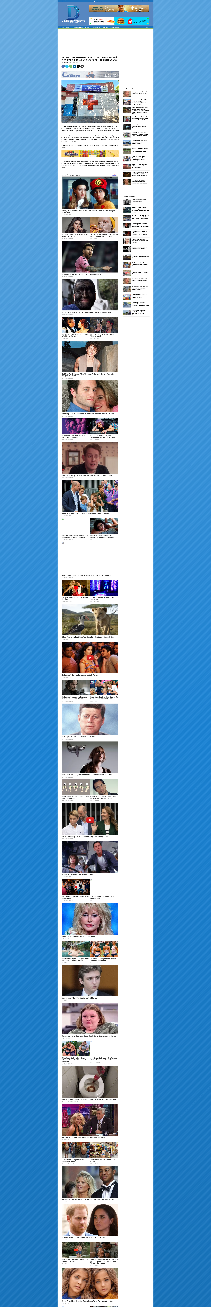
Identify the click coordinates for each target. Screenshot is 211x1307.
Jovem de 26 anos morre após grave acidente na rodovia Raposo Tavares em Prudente (140, 256)
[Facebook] (141, 1)
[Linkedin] (74, 66)
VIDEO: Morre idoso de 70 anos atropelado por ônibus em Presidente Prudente (140, 288)
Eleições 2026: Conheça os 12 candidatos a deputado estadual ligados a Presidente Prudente (140, 134)
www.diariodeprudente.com (84, 171)
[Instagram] (143, 1)
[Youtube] (149, 1)
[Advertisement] (105, 43)
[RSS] (145, 1)
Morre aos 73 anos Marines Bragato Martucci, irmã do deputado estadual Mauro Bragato (140, 182)
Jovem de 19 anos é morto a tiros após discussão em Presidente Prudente (140, 126)
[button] (147, 27)
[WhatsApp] (70, 66)
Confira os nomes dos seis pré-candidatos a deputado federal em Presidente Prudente (140, 296)
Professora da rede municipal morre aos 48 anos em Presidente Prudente (140, 241)
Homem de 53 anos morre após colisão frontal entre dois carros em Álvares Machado (140, 166)
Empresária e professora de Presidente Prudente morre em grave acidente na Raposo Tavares (140, 304)
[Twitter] (147, 1)
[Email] (78, 66)
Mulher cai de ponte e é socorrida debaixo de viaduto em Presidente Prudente (140, 272)
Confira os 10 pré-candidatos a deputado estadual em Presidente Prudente (140, 264)
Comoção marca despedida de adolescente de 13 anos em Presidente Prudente (139, 248)
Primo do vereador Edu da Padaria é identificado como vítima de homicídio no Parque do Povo (141, 233)
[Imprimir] (82, 66)
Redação (65, 62)
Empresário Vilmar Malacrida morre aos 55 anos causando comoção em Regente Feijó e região (140, 225)
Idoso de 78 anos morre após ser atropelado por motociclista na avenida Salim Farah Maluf (140, 150)
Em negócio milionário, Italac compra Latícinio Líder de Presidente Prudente (139, 142)
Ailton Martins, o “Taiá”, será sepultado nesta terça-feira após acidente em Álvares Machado (140, 118)
